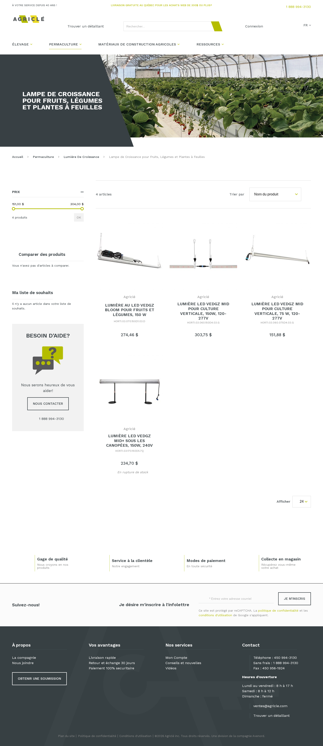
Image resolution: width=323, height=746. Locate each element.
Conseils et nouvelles (183, 663)
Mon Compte (176, 658)
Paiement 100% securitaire (111, 668)
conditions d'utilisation (215, 615)
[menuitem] (85, 26)
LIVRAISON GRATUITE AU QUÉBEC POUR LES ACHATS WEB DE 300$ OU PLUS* (161, 5)
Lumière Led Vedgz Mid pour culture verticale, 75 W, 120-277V (277, 311)
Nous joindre (23, 663)
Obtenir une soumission (39, 679)
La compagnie (24, 658)
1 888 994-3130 (298, 7)
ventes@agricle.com (270, 706)
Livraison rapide (102, 658)
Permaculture (43, 157)
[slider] (13, 208)
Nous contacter (48, 404)
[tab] (48, 192)
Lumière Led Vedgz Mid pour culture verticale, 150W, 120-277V (203, 311)
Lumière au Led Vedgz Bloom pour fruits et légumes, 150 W (129, 310)
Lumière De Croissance (81, 157)
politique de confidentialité (278, 610)
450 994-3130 (285, 658)
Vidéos (170, 668)
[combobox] (170, 26)
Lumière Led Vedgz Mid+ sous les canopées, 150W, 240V (129, 441)
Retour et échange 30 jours (112, 663)
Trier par (236, 194)
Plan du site (66, 736)
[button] (110, 471)
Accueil (17, 157)
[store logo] (28, 19)
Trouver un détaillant (271, 715)
